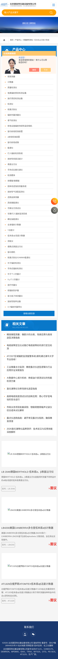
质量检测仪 (12, 87)
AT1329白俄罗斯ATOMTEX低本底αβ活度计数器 (27, 584)
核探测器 (11, 76)
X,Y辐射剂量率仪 (15, 307)
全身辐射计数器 (14, 225)
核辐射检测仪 (28, 40)
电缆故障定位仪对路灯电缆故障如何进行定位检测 (29, 347)
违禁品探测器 (13, 197)
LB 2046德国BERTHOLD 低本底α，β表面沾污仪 (27, 472)
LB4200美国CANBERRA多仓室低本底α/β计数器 (27, 528)
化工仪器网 (48, 645)
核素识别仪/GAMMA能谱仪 (19, 257)
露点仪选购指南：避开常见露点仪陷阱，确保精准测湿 (29, 419)
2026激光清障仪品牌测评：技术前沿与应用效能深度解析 (30, 430)
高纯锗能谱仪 (13, 203)
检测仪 (10, 104)
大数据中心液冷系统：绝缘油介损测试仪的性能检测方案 (29, 379)
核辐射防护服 (13, 290)
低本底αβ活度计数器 (16, 236)
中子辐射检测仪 (14, 263)
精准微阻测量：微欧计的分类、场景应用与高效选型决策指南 (29, 336)
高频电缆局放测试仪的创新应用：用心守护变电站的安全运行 (29, 398)
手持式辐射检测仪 (15, 268)
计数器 (10, 82)
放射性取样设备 (14, 301)
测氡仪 (10, 241)
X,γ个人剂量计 (14, 279)
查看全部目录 (29, 313)
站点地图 (21, 645)
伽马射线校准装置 (15, 131)
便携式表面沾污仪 (15, 246)
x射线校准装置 (14, 137)
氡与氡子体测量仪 (15, 296)
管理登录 (30, 645)
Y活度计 (11, 230)
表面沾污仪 (12, 164)
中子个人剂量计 (14, 274)
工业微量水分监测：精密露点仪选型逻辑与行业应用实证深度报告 (29, 368)
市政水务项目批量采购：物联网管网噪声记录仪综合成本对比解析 (29, 409)
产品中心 (18, 40)
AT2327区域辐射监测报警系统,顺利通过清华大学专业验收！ (30, 358)
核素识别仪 (12, 109)
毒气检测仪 (12, 120)
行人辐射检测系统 (15, 153)
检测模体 (11, 175)
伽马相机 (11, 252)
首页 (11, 40)
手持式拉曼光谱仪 (15, 170)
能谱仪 (10, 148)
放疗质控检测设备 (15, 98)
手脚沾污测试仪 (14, 208)
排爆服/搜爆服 (13, 181)
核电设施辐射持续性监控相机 (20, 126)
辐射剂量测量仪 (14, 115)
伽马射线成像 (13, 142)
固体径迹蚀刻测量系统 (17, 186)
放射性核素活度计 (15, 159)
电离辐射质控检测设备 (17, 93)
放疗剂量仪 (12, 285)
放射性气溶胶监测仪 (16, 192)
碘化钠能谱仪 (13, 219)
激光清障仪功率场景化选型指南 (22, 389)
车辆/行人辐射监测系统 (17, 214)
